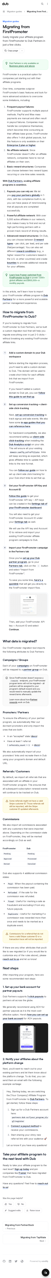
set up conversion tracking (29, 414)
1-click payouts (35, 996)
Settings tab (21, 521)
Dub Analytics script (20, 444)
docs (34, 736)
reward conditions (26, 251)
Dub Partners (15, 181)
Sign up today (22, 1169)
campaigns (23, 665)
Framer (22, 1173)
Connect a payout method (25, 1126)
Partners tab (15, 565)
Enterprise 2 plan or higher (21, 145)
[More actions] (47, 4)
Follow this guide (18, 496)
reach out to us (11, 959)
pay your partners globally (26, 195)
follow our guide (26, 470)
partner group (31, 669)
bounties (11, 262)
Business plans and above (22, 66)
